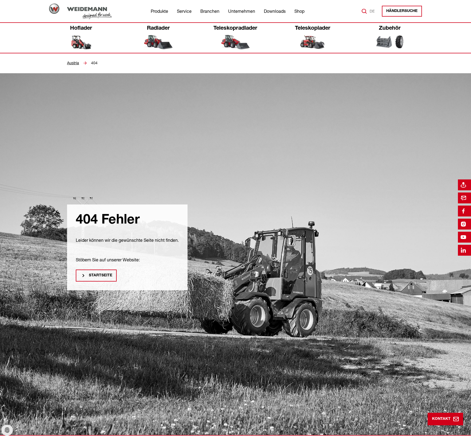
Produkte (159, 11)
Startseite (100, 275)
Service (184, 11)
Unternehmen (241, 11)
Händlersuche (402, 11)
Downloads (275, 11)
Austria (73, 63)
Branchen (209, 11)
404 (94, 63)
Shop (299, 11)
